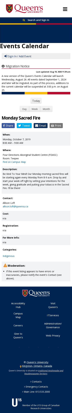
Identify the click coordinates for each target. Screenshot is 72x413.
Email (42, 125)
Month (46, 109)
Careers (18, 325)
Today (36, 101)
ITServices (53, 315)
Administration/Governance (53, 325)
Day (24, 109)
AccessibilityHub (18, 305)
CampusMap (18, 315)
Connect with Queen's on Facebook (26, 347)
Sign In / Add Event (19, 56)
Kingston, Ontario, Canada (37, 365)
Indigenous (9, 256)
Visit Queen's (53, 305)
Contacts (37, 381)
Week (35, 109)
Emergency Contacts (37, 386)
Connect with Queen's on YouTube (46, 347)
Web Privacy (53, 335)
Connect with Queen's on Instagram (36, 347)
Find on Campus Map (14, 162)
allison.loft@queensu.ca (15, 206)
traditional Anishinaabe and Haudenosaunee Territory (43, 372)
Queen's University (24, 8)
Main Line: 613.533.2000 (37, 391)
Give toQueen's (18, 335)
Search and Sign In (38, 20)
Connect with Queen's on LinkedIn (55, 347)
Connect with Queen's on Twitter (16, 347)
